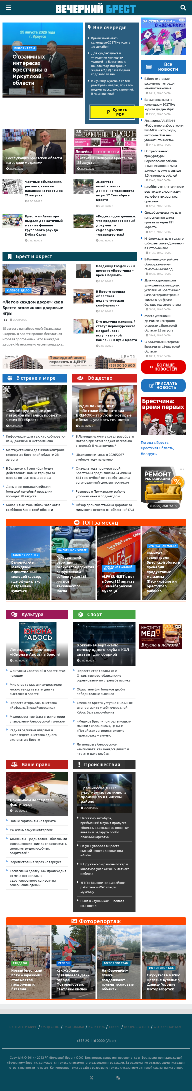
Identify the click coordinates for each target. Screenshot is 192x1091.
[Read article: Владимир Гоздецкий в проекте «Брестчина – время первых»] (84, 271)
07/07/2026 (156, 998)
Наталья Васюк (25, 92)
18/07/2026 (111, 998)
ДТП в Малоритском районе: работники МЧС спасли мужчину (103, 887)
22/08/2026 (105, 345)
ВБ (5, 319)
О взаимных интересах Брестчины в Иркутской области (29, 69)
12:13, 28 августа (159, 232)
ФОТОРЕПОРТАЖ (116, 963)
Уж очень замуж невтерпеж (31, 830)
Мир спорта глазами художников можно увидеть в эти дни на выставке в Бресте (36, 689)
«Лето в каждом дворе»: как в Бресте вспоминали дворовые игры (32, 307)
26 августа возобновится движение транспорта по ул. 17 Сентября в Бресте (115, 191)
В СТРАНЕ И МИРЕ (23, 1026)
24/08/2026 (105, 240)
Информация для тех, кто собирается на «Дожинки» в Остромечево (164, 243)
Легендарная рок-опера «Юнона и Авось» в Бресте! (35, 651)
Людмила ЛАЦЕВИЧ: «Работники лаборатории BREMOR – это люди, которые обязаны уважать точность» (104, 413)
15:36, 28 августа (159, 114)
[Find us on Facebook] (71, 1078)
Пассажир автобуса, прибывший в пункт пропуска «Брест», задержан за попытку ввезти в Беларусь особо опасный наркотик (104, 827)
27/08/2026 (48, 92)
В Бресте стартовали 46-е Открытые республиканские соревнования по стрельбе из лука (103, 675)
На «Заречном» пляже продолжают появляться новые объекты (118, 979)
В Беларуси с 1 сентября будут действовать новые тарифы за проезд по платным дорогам (30, 473)
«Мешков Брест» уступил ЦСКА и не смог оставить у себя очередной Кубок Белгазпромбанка (105, 707)
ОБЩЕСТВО (50, 1026)
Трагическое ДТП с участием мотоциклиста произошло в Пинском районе (103, 795)
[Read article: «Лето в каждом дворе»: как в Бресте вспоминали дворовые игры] (34, 279)
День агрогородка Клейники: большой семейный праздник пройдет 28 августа (29, 491)
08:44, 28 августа (159, 335)
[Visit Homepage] (96, 8)
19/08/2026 (156, 599)
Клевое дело (18, 290)
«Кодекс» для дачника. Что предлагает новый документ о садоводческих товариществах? (116, 225)
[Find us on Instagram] (105, 1078)
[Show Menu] (8, 7)
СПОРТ (114, 1026)
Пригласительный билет (118, 568)
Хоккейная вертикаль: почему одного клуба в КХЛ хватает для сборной (103, 649)
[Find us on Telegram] (98, 1078)
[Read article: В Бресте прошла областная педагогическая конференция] (84, 296)
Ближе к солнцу (25, 555)
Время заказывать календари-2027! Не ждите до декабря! (110, 42)
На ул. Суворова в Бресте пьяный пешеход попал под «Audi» (101, 850)
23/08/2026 (19, 660)
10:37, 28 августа (159, 273)
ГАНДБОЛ (20, 963)
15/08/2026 (66, 599)
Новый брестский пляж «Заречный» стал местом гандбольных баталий (26, 979)
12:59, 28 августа (159, 206)
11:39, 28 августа (159, 252)
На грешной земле (72, 550)
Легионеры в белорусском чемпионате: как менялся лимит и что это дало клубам (103, 749)
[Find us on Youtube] (112, 1078)
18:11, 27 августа (159, 356)
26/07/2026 (21, 998)
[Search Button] (183, 7)
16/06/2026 (19, 810)
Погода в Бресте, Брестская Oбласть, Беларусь (157, 448)
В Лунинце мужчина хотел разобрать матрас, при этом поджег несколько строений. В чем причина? (105, 441)
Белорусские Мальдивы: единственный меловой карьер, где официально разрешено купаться (26, 576)
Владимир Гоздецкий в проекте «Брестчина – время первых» (115, 270)
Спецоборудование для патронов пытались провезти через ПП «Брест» (34, 415)
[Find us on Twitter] (92, 1078)
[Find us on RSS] (118, 1078)
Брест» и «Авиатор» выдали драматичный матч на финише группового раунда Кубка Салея (44, 225)
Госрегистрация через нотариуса (35, 862)
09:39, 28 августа (159, 309)
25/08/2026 (105, 206)
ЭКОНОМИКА (74, 1026)
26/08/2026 (35, 201)
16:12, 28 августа (159, 93)
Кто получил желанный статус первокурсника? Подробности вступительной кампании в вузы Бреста (116, 330)
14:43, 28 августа (159, 144)
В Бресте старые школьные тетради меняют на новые (159, 83)
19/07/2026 (66, 998)
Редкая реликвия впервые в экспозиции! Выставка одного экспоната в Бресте (33, 734)
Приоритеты (24, 48)
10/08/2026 (21, 599)
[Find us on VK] (78, 1078)
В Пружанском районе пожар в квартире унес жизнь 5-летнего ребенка (105, 868)
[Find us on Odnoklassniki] (85, 1078)
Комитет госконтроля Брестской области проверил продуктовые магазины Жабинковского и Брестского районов (163, 572)
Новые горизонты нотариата (33, 821)
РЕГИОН (64, 963)
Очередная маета (162, 546)
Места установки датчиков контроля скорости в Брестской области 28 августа (35, 454)
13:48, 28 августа (159, 180)
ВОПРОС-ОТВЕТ (137, 1026)
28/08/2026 (16, 426)
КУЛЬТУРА (96, 1026)
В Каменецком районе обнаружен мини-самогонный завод (161, 264)
